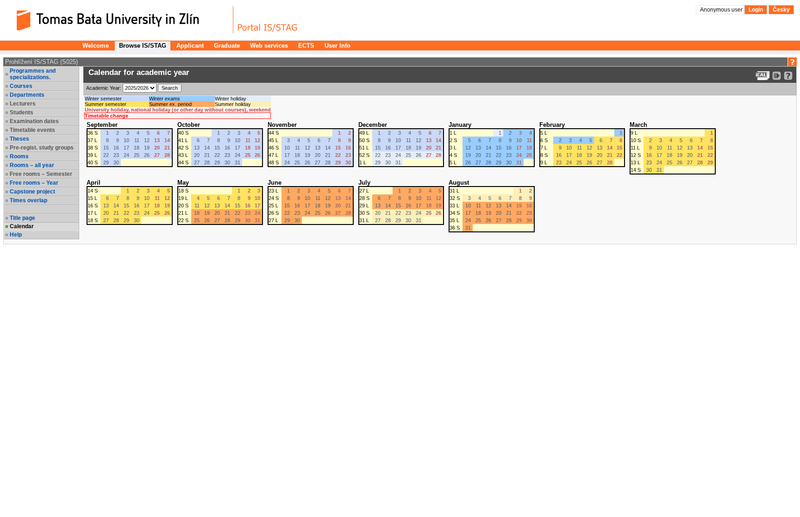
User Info (337, 45)
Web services (269, 45)
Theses (19, 139)
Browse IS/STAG (142, 45)
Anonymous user (722, 9)
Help (16, 234)
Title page (22, 218)
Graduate (227, 45)
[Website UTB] (119, 19)
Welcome (95, 45)
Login (756, 9)
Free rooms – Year (34, 183)
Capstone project (32, 191)
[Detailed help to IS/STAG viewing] (788, 76)
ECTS (306, 45)
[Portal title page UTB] (267, 19)
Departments (27, 95)
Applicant (190, 45)
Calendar (22, 226)
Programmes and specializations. (33, 74)
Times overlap (28, 200)
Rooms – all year (32, 165)
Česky (781, 9)
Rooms (19, 156)
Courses (21, 86)
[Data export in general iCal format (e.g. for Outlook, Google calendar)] (763, 76)
